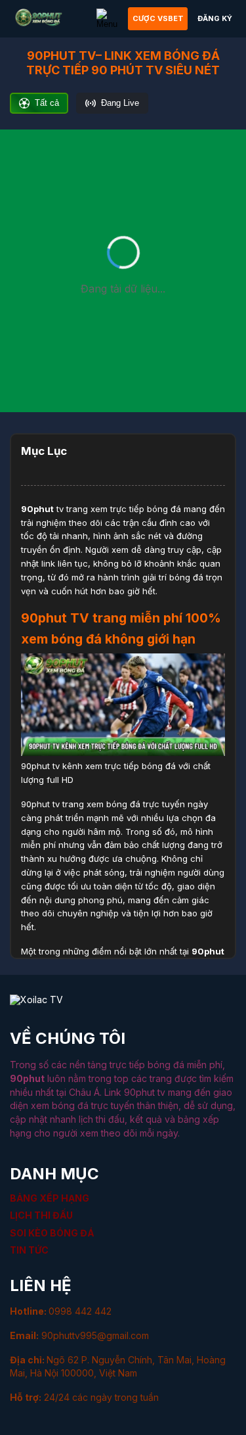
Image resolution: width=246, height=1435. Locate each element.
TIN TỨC (29, 1250)
